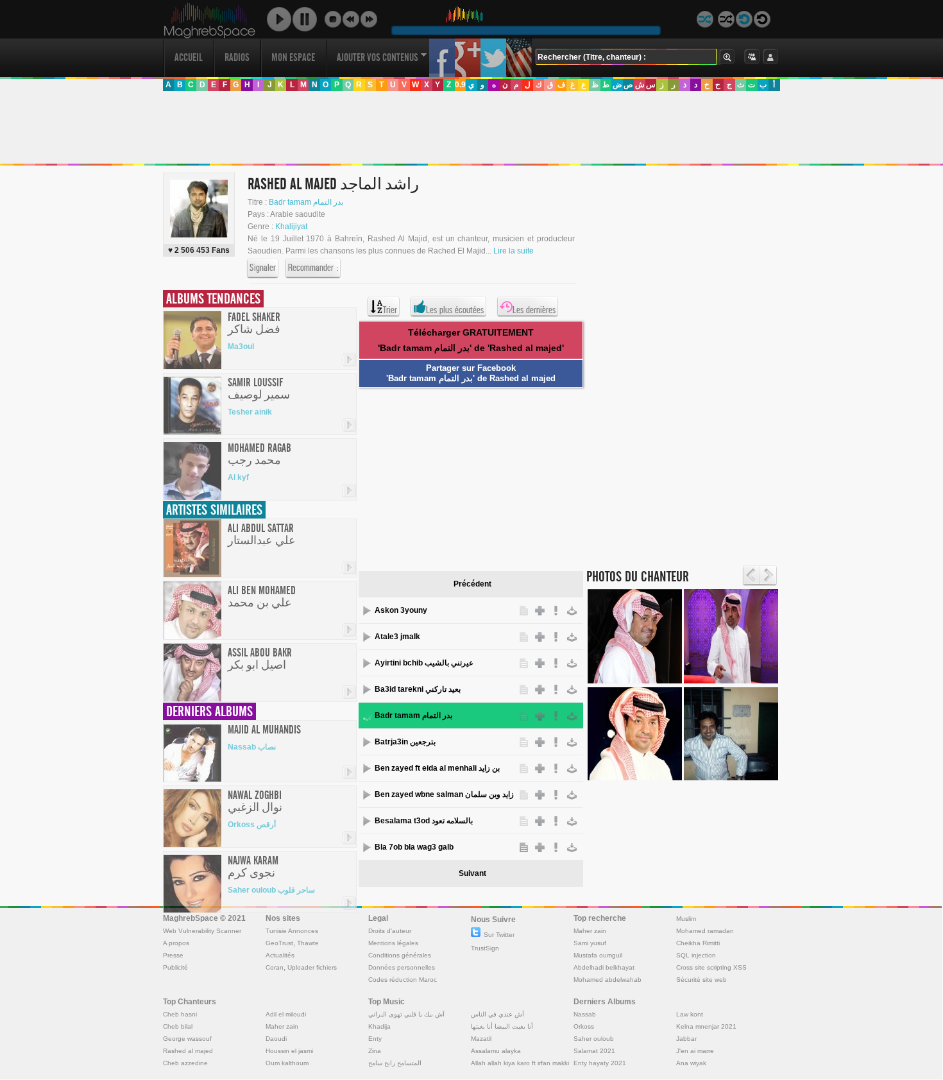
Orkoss (583, 1026)
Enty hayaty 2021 (599, 1063)
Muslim (686, 918)
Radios (237, 57)
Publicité (175, 967)
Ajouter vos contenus (377, 57)
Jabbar (686, 1038)
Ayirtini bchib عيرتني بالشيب (424, 662)
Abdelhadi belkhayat (603, 967)
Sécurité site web (701, 979)
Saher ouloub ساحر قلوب (271, 890)
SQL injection (696, 955)
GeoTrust (279, 943)
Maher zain (589, 930)
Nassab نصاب (252, 746)
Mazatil (481, 1038)
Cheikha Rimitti (698, 943)
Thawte (308, 943)
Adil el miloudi (286, 1014)
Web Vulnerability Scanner (202, 930)
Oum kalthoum (287, 1063)
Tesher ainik (250, 411)
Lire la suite (513, 250)
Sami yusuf (589, 943)
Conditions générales (399, 955)
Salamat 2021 (594, 1050)
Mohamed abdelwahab (607, 979)
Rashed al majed (188, 1050)
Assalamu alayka (496, 1050)
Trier (390, 310)
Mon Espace (293, 57)
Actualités (280, 955)
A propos (176, 943)
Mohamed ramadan (705, 930)
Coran (275, 967)
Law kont (689, 1014)
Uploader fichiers (312, 967)
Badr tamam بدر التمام (306, 202)
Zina (374, 1050)
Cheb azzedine (185, 1063)
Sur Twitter (499, 934)
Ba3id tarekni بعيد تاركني (418, 689)
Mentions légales (393, 943)
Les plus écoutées (455, 310)
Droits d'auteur (389, 930)
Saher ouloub (593, 1038)
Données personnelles (401, 967)
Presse (173, 955)
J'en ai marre (695, 1050)
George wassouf (187, 1038)
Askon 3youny (401, 610)
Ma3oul (241, 346)
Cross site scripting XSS (711, 967)
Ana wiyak (691, 1063)
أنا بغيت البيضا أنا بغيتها (502, 1026)
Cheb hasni (180, 1014)
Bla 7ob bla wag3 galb (414, 847)
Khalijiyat (291, 226)
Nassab (584, 1014)
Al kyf (238, 477)
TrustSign (485, 948)
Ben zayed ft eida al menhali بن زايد (437, 768)
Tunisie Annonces (292, 930)
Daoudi (276, 1038)
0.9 (460, 84)
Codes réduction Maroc (402, 979)
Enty (375, 1038)
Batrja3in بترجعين (405, 741)
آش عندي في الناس (497, 1014)
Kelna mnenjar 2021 (706, 1026)
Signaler (263, 267)
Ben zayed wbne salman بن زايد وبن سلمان (445, 794)
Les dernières (534, 310)
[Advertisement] (471, 128)
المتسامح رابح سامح (394, 1063)
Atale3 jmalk (397, 636)
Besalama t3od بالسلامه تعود (424, 820)
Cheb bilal (177, 1026)
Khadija (379, 1026)
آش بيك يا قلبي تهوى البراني (406, 1014)
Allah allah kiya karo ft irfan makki (520, 1063)
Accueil (188, 57)
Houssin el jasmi (289, 1050)
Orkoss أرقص (252, 824)
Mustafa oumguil (597, 955)
